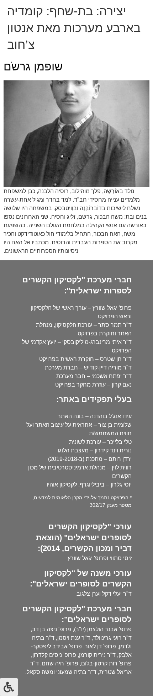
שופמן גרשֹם (33, 66)
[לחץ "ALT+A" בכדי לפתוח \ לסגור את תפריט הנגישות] (9, 687)
